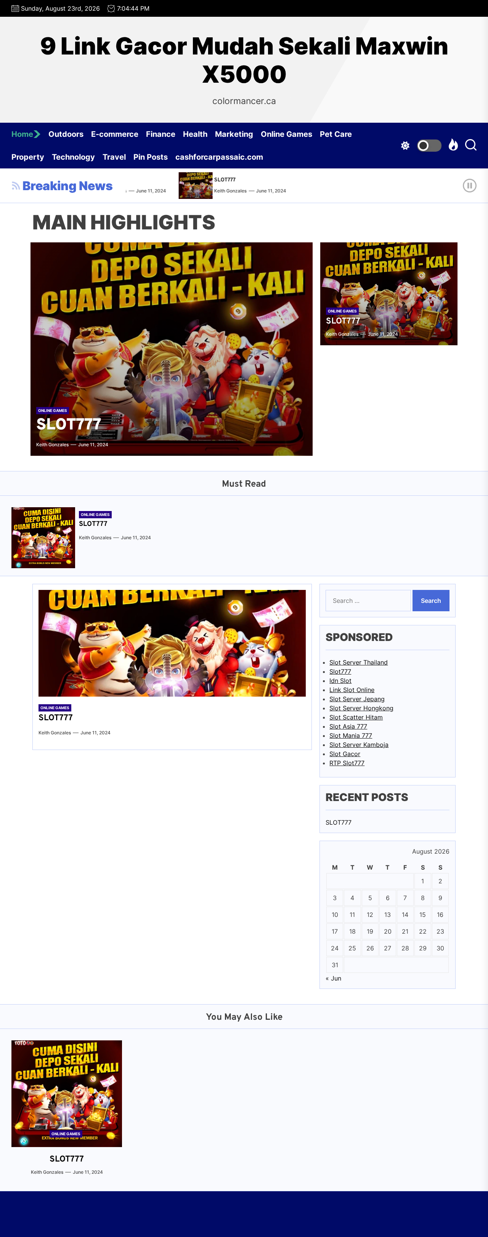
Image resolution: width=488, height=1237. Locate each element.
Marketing (234, 134)
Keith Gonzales (221, 191)
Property (27, 157)
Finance (160, 134)
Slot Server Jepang (357, 699)
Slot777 (340, 671)
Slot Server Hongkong (361, 708)
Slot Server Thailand (358, 662)
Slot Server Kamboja (358, 744)
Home (22, 134)
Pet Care (336, 134)
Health (195, 134)
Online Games (286, 134)
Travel (114, 157)
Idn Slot (340, 680)
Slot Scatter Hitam (356, 717)
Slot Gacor (344, 754)
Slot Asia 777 (348, 726)
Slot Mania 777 (350, 735)
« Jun (333, 978)
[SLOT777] (189, 185)
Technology (73, 157)
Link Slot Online (351, 690)
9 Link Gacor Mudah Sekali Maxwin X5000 (244, 60)
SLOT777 (216, 180)
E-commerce (114, 134)
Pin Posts (150, 157)
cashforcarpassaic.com (219, 157)
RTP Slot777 (346, 763)
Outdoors (65, 134)
